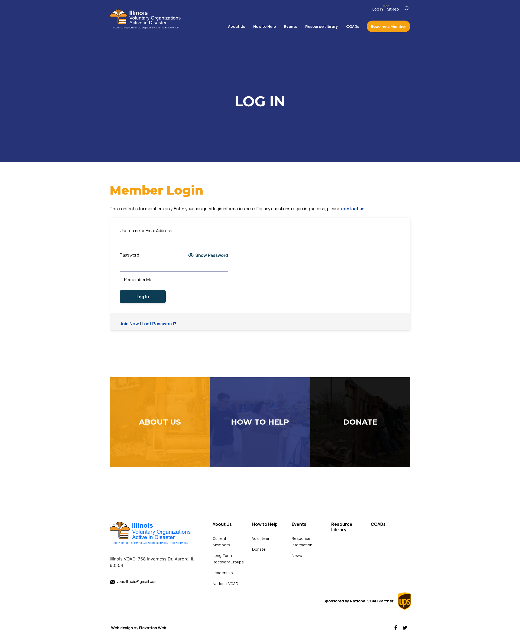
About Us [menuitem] (236, 26)
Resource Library (341, 527)
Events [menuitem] (290, 26)
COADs (378, 524)
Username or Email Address (146, 231)
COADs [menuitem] (352, 26)
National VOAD (225, 583)
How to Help (265, 524)
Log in (377, 9)
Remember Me (137, 280)
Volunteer (260, 538)
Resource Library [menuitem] (321, 26)
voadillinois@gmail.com (137, 581)
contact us (353, 209)
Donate (259, 549)
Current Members (221, 541)
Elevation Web (152, 627)
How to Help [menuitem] (264, 26)
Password (129, 255)
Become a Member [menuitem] (388, 26)
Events (299, 524)
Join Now (129, 324)
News (297, 555)
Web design (122, 627)
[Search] (407, 8)
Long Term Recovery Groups (228, 558)
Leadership (223, 572)
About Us (222, 524)
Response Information (302, 541)
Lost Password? (159, 324)
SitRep (393, 9)
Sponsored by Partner (358, 600)
